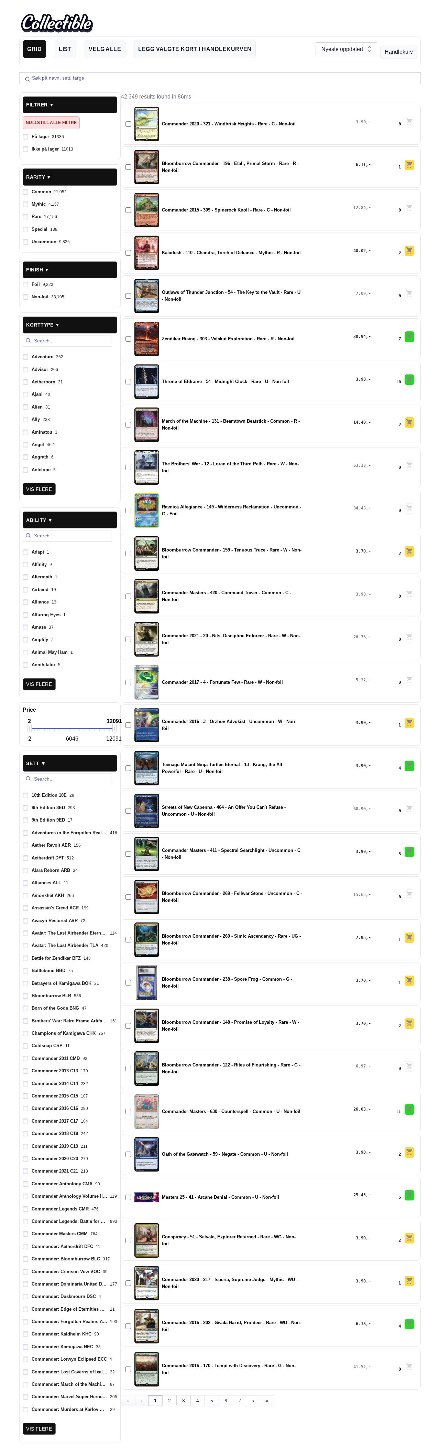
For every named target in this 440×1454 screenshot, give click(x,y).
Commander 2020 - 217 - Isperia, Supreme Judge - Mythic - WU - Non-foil (230, 1283)
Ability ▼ (39, 520)
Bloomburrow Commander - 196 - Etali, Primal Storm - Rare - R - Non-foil (230, 167)
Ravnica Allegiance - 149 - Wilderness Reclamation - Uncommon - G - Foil (231, 510)
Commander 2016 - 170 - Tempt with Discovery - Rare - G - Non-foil (229, 1369)
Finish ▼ (37, 269)
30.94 (359, 336)
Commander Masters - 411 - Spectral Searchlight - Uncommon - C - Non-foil (231, 854)
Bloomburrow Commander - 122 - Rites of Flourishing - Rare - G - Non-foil (231, 1068)
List (65, 49)
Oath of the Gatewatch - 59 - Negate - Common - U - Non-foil (225, 1154)
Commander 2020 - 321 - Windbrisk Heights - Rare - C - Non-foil (229, 124)
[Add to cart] (409, 122)
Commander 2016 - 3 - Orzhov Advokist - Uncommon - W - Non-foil (229, 725)
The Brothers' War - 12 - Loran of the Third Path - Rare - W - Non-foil (230, 467)
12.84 (359, 207)
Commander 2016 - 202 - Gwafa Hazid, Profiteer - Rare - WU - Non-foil (231, 1326)
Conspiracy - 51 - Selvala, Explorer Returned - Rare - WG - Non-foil (229, 1240)
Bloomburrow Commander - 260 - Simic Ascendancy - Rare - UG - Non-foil (231, 940)
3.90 (361, 122)
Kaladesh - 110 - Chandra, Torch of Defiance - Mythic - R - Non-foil (231, 252)
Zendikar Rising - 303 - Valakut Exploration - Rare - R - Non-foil (228, 339)
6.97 (361, 1066)
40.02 (359, 250)
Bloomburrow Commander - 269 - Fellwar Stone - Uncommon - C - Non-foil (232, 897)
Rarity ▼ (38, 177)
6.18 (361, 1323)
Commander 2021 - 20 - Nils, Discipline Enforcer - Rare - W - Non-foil (231, 639)
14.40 (359, 422)
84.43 (359, 508)
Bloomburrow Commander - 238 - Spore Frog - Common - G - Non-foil (227, 983)
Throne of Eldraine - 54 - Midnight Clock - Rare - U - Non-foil (225, 381)
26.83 (359, 1109)
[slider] (30, 728)
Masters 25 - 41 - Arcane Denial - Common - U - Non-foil (220, 1197)
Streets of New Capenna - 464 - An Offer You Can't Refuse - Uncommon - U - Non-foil (224, 811)
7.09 (361, 293)
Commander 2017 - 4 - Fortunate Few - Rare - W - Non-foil (222, 682)
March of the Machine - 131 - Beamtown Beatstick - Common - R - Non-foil (231, 425)
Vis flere (39, 489)
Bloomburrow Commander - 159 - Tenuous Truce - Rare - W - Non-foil (231, 553)
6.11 (361, 164)
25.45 (359, 1195)
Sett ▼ (36, 763)
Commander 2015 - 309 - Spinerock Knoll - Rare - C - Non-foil (226, 210)
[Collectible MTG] (57, 23)
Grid (34, 49)
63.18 (359, 465)
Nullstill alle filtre (51, 122)
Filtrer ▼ (40, 104)
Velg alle (105, 49)
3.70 (361, 551)
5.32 (361, 680)
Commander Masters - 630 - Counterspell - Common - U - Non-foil (231, 1111)
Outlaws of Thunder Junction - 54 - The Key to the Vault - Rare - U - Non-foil (231, 296)
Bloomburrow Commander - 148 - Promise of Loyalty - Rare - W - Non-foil (230, 1026)
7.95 (361, 937)
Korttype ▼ (43, 325)
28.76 (359, 637)
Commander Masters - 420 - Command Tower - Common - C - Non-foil (226, 596)
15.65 (359, 894)
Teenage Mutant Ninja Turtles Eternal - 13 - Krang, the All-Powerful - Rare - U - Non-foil (223, 768)
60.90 (359, 808)
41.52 (359, 1366)
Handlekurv (399, 52)
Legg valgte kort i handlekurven (194, 49)
